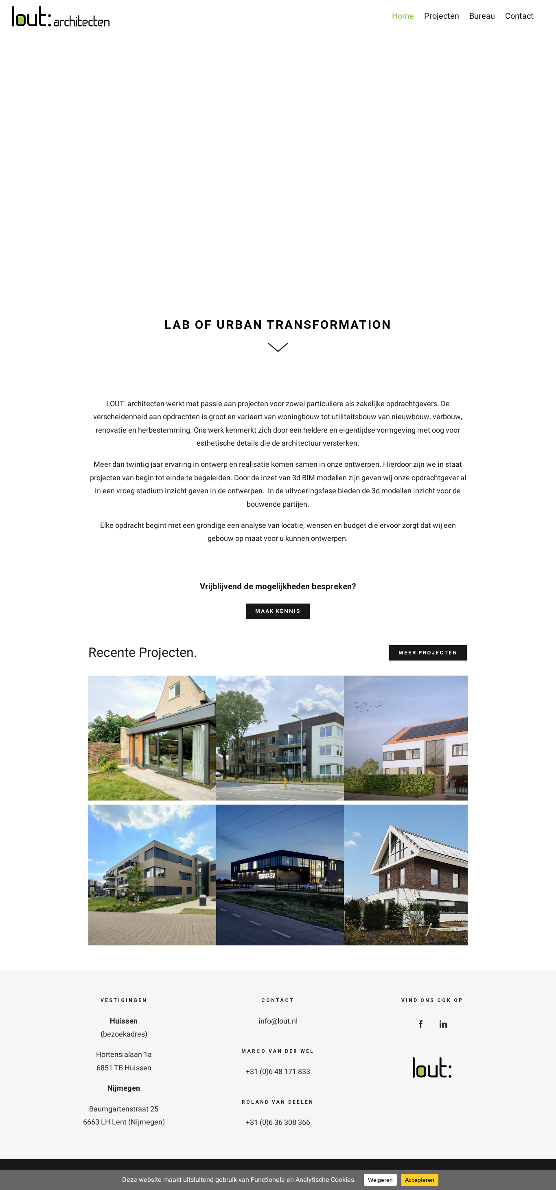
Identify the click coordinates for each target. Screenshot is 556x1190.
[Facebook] (421, 1024)
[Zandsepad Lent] (438, 875)
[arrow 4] (278, 346)
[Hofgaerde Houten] (310, 746)
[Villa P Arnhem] (438, 746)
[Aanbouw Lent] (182, 746)
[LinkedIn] (443, 1024)
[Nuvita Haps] (310, 875)
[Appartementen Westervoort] (182, 875)
